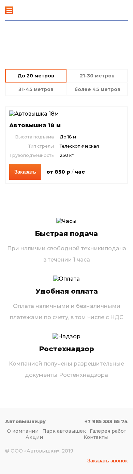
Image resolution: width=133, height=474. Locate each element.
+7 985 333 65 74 (108, 7)
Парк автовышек (64, 431)
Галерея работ (108, 431)
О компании (23, 431)
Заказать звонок (107, 460)
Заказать (25, 172)
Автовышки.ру (32, 10)
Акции (34, 437)
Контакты (96, 437)
